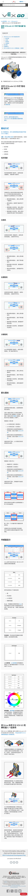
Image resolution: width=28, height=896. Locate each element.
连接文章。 (8, 104)
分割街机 (7, 43)
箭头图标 (6, 44)
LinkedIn (17, 862)
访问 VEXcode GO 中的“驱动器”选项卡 (12, 36)
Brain (20, 604)
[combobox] (14, 5)
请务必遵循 (5, 137)
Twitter (14, 862)
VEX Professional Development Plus (14, 855)
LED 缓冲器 (14, 663)
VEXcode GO (14, 21)
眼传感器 (12, 710)
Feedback (23, 894)
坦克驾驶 (7, 38)
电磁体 (14, 416)
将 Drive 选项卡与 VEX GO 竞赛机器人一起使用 (14, 48)
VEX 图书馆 (4, 21)
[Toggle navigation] (3, 2)
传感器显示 (6, 46)
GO (9, 21)
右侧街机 (7, 41)
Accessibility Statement (14, 887)
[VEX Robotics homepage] (12, 1)
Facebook (11, 862)
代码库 (11, 137)
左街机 (6, 40)
